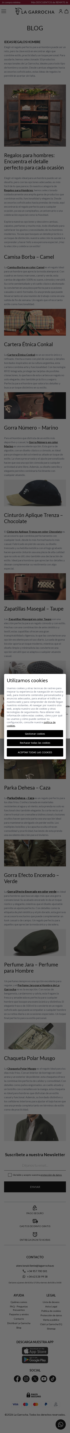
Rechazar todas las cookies (35, 742)
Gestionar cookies (35, 733)
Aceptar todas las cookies (35, 752)
